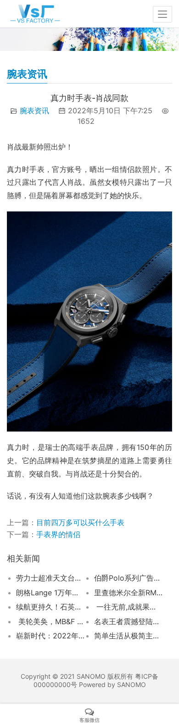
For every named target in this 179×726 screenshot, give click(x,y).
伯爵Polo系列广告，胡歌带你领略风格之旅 (128, 577)
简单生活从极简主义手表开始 (128, 635)
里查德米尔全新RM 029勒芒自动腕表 (128, 592)
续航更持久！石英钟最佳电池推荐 (50, 606)
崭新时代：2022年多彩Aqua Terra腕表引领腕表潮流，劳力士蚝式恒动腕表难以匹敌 (50, 635)
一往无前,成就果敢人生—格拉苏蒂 (128, 606)
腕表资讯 (34, 110)
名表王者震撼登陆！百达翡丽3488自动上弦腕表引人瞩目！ (128, 621)
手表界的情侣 (58, 534)
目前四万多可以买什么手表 (80, 522)
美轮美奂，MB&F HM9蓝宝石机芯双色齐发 (50, 621)
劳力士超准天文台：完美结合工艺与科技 (50, 577)
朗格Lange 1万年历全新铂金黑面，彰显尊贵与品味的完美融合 (50, 592)
